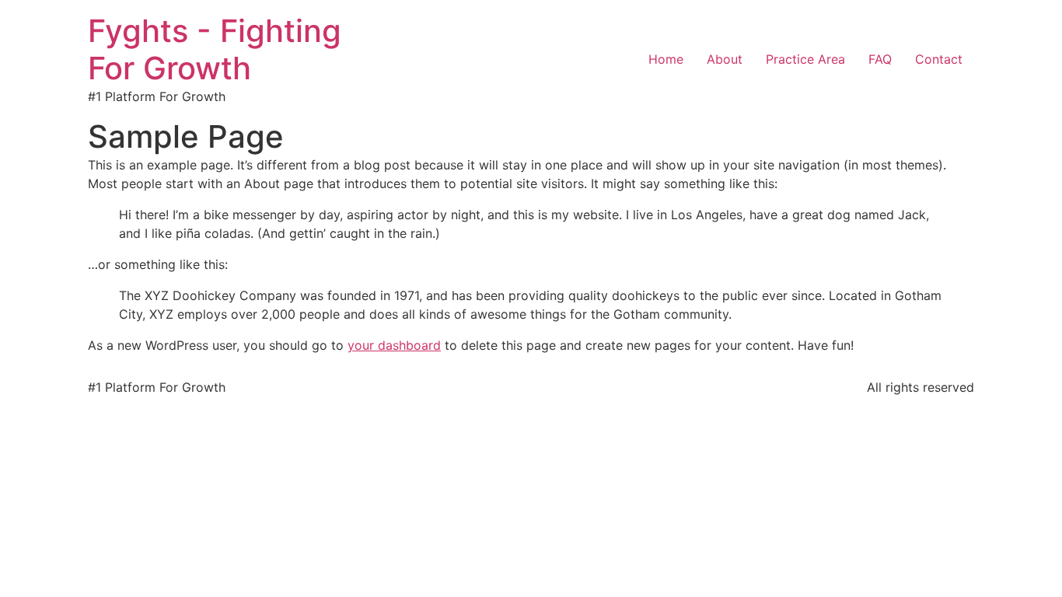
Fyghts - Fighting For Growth (214, 49)
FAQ (880, 59)
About (724, 59)
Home (665, 59)
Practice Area (805, 59)
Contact (938, 59)
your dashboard (394, 345)
